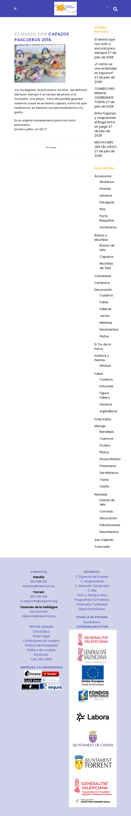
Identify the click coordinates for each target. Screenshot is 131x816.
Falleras (105, 309)
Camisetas (102, 276)
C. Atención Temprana (92, 586)
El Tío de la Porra (102, 346)
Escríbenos (92, 622)
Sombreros (108, 227)
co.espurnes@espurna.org (38, 601)
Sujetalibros (109, 411)
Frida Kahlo (102, 419)
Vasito (104, 486)
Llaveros (106, 195)
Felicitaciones (110, 525)
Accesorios (103, 176)
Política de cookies (41, 650)
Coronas (106, 511)
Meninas (106, 322)
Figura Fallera (105, 395)
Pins (103, 209)
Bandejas (107, 432)
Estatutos (41, 655)
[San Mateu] (30, 689)
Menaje (99, 426)
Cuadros (106, 295)
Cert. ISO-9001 (41, 659)
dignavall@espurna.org (38, 616)
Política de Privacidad (41, 645)
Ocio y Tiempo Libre (92, 595)
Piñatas (105, 366)
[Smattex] (50, 681)
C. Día (92, 590)
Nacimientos (109, 329)
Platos (104, 336)
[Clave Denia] (32, 681)
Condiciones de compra (41, 641)
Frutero (105, 445)
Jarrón (105, 316)
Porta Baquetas (107, 218)
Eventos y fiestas (101, 357)
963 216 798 (38, 596)
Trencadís (102, 547)
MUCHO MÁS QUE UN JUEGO (105, 144)
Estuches (106, 386)
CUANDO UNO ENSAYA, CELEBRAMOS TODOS (104, 95)
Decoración (103, 289)
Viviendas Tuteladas (92, 604)
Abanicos (107, 182)
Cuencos (106, 438)
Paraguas (107, 202)
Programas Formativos (92, 600)
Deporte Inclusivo (92, 609)
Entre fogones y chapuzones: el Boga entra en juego (105, 120)
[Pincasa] (32, 675)
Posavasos (108, 466)
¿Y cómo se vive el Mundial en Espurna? (105, 68)
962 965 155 (38, 581)
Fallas (104, 302)
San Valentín (104, 540)
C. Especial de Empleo (91, 577)
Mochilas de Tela (106, 265)
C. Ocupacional (92, 581)
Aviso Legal (41, 636)
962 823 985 (39, 612)
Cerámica (102, 283)
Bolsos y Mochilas (101, 237)
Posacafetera (110, 459)
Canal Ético (41, 631)
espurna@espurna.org (39, 586)
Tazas (104, 479)
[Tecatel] (50, 675)
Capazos (106, 257)
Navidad (100, 494)
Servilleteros (109, 473)
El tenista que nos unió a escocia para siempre (104, 46)
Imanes (105, 188)
